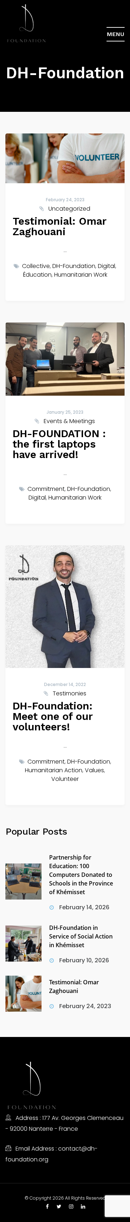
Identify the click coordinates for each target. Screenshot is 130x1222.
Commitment (46, 489)
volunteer (65, 779)
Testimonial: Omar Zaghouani (59, 226)
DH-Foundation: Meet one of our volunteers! (52, 716)
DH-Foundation (73, 266)
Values (94, 770)
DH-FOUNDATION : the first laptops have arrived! (59, 444)
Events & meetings (69, 421)
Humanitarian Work (80, 275)
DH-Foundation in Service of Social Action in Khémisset (81, 936)
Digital (106, 266)
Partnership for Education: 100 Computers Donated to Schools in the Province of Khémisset (81, 874)
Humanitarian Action (53, 770)
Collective (36, 266)
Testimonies (69, 693)
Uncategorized (69, 209)
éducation (37, 275)
